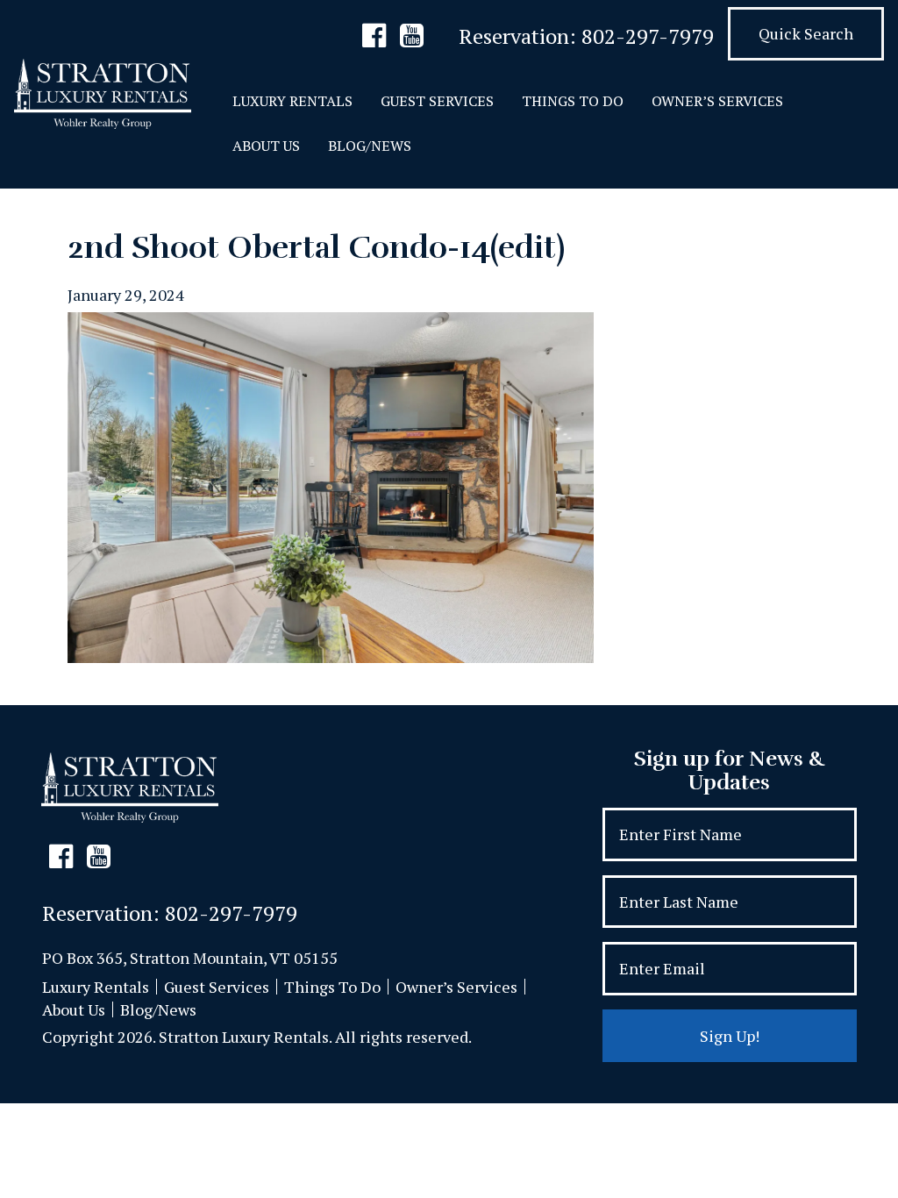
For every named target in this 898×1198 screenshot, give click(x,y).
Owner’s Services (717, 101)
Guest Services (437, 101)
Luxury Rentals (292, 101)
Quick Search (806, 33)
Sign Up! (729, 1035)
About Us (266, 145)
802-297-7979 (647, 36)
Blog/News (369, 145)
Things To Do (573, 101)
